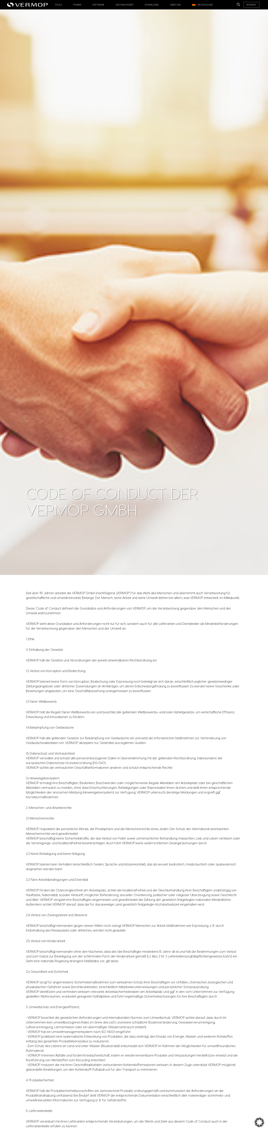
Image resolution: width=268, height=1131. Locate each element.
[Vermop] (28, 3)
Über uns (175, 4)
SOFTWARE (98, 4)
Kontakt (251, 4)
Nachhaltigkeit (125, 4)
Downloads (152, 4)
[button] (259, 1122)
